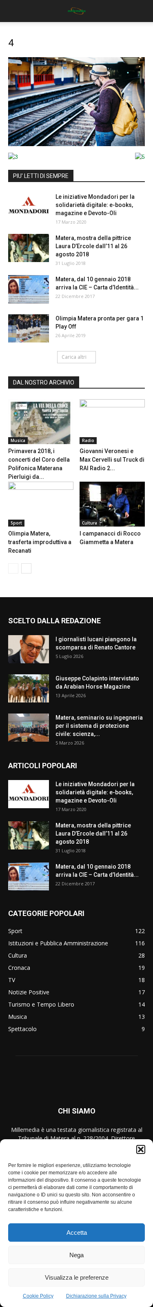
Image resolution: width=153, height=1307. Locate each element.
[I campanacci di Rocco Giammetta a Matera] (112, 504)
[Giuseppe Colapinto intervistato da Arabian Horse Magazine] (28, 688)
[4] (76, 144)
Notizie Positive (28, 992)
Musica (18, 440)
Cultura (89, 523)
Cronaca (19, 967)
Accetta (77, 1232)
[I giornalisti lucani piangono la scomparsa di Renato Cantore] (28, 649)
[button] (141, 1149)
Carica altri (74, 356)
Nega (76, 1254)
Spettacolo (22, 1029)
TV (11, 980)
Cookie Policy (38, 1296)
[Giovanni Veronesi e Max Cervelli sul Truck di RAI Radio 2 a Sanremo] (112, 421)
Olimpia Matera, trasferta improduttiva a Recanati (39, 542)
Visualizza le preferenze (77, 1277)
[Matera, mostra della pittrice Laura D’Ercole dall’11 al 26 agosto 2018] (28, 248)
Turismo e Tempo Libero (41, 1004)
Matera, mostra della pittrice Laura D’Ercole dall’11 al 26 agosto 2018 (93, 246)
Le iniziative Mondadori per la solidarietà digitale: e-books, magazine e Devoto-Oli (95, 204)
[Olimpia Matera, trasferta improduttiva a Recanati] (40, 504)
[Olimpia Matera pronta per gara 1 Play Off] (28, 328)
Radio (88, 440)
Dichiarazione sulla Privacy (96, 1296)
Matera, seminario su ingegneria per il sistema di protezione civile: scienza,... (99, 725)
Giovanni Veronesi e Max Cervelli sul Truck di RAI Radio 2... (112, 459)
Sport (16, 523)
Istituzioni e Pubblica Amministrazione (58, 943)
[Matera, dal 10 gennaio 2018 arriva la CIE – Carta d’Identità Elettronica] (28, 289)
